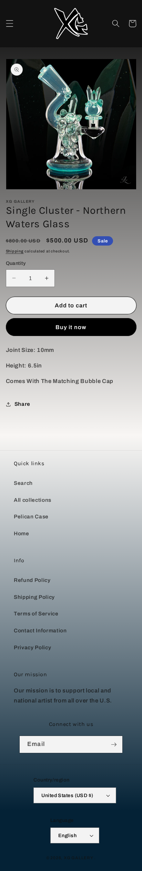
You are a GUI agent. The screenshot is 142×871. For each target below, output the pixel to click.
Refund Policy (32, 580)
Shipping (15, 251)
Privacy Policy (32, 647)
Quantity (16, 263)
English (67, 835)
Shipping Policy (34, 597)
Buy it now (71, 327)
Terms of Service (36, 613)
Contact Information (40, 630)
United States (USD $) (67, 795)
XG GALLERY (78, 857)
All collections (32, 500)
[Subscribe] (113, 745)
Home (21, 533)
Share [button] (22, 404)
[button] (9, 23)
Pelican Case (31, 516)
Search (23, 483)
